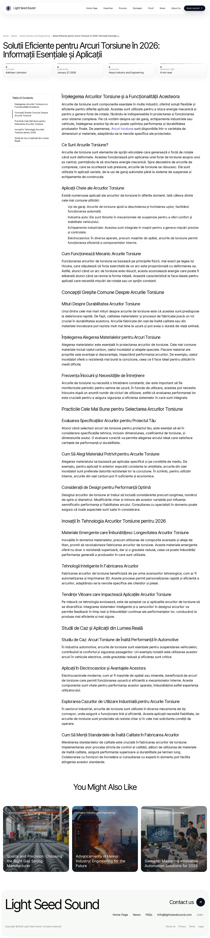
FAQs (149, 914)
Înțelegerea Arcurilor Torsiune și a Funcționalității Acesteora (31, 105)
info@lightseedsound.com (174, 914)
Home (6, 36)
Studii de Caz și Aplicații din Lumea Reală (32, 139)
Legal (201, 926)
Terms (192, 926)
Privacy (182, 926)
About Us (170, 926)
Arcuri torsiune (122, 129)
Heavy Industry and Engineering (35, 36)
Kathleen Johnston (16, 72)
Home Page (120, 914)
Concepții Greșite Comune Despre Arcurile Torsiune (31, 114)
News (14, 36)
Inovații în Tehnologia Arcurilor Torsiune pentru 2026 (29, 131)
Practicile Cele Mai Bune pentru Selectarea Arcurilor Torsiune (30, 122)
